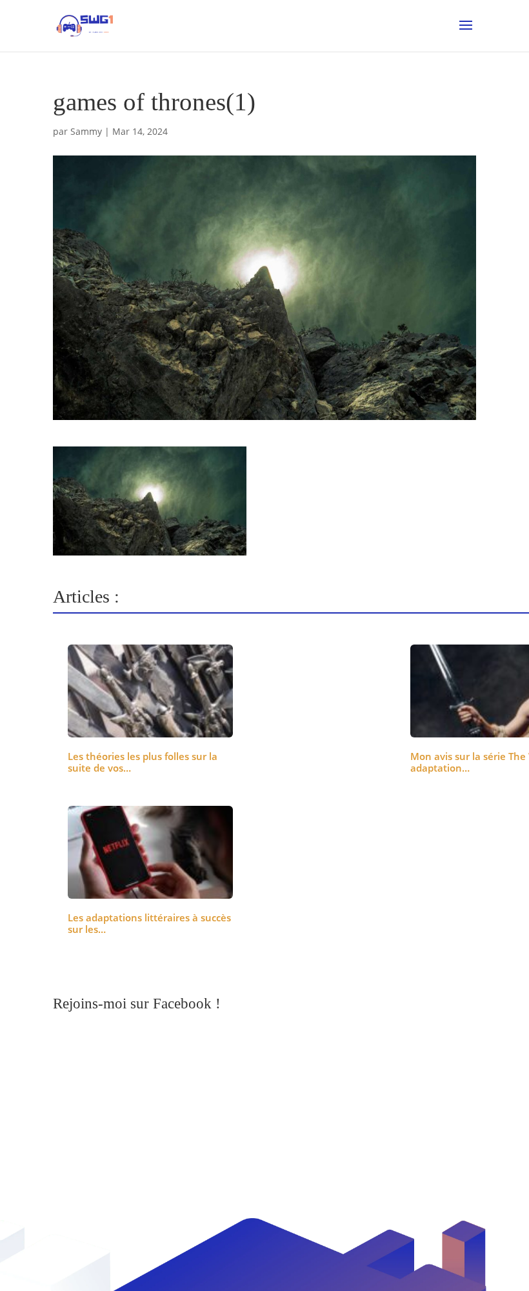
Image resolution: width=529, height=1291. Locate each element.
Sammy (86, 131)
